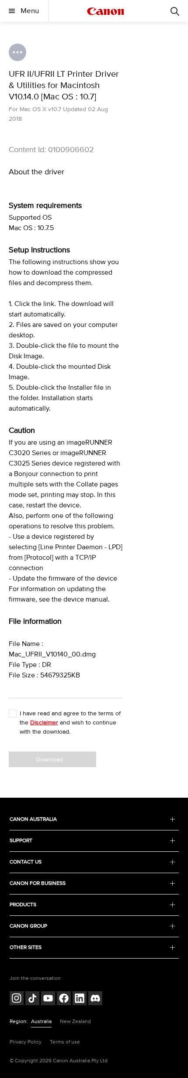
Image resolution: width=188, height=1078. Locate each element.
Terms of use (65, 1042)
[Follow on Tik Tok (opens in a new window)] (32, 999)
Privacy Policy (26, 1042)
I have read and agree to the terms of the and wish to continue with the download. (70, 722)
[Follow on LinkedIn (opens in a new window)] (80, 999)
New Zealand (75, 1021)
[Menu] (175, 11)
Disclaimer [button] (44, 722)
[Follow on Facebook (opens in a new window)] (64, 999)
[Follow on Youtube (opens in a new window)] (48, 999)
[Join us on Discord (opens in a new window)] (95, 999)
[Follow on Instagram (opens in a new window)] (17, 999)
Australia (41, 1021)
